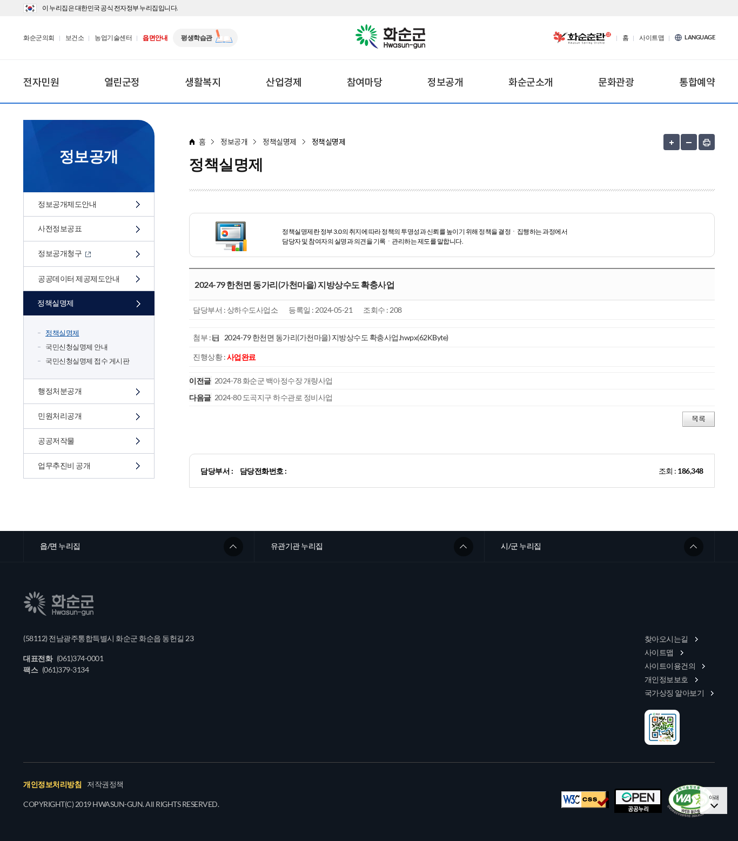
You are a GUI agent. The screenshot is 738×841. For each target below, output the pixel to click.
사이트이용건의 (670, 665)
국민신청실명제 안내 (76, 346)
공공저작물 (56, 440)
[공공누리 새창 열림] (638, 801)
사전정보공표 (60, 228)
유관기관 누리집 (297, 545)
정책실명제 (55, 302)
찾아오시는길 (666, 638)
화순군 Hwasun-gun (392, 37)
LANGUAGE (700, 37)
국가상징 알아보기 (675, 692)
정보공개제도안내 (67, 203)
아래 (714, 797)
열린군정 (122, 82)
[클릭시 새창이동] (582, 37)
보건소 (74, 38)
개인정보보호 (666, 679)
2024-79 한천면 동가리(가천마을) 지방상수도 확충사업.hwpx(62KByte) (336, 337)
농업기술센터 (113, 38)
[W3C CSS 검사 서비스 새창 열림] (585, 799)
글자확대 (671, 142)
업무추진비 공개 (64, 465)
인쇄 (707, 142)
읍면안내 (155, 38)
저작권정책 (105, 784)
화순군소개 (530, 82)
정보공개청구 (60, 253)
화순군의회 (39, 38)
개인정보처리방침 (52, 784)
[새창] (691, 801)
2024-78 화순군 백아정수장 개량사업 (273, 380)
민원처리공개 (60, 415)
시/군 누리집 (521, 545)
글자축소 (689, 142)
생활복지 (202, 82)
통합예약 (697, 82)
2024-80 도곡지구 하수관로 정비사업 (273, 397)
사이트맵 (651, 38)
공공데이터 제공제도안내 (78, 278)
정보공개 (445, 82)
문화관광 (616, 82)
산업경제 (283, 82)
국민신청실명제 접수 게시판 (87, 360)
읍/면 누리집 (60, 545)
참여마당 (365, 82)
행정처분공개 (60, 390)
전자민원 (41, 82)
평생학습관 (196, 37)
